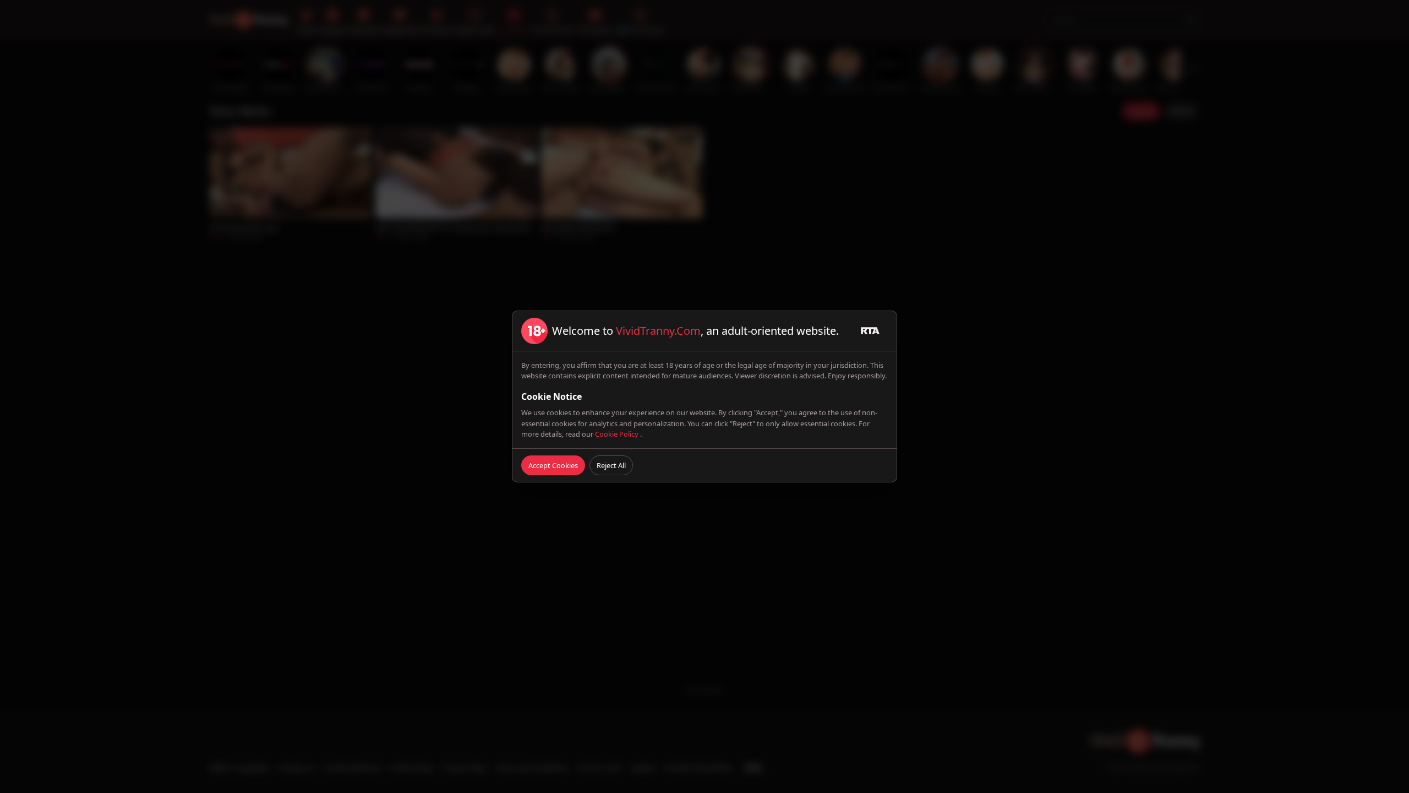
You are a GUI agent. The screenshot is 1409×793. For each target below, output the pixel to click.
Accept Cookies (553, 465)
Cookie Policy (617, 434)
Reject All (611, 465)
